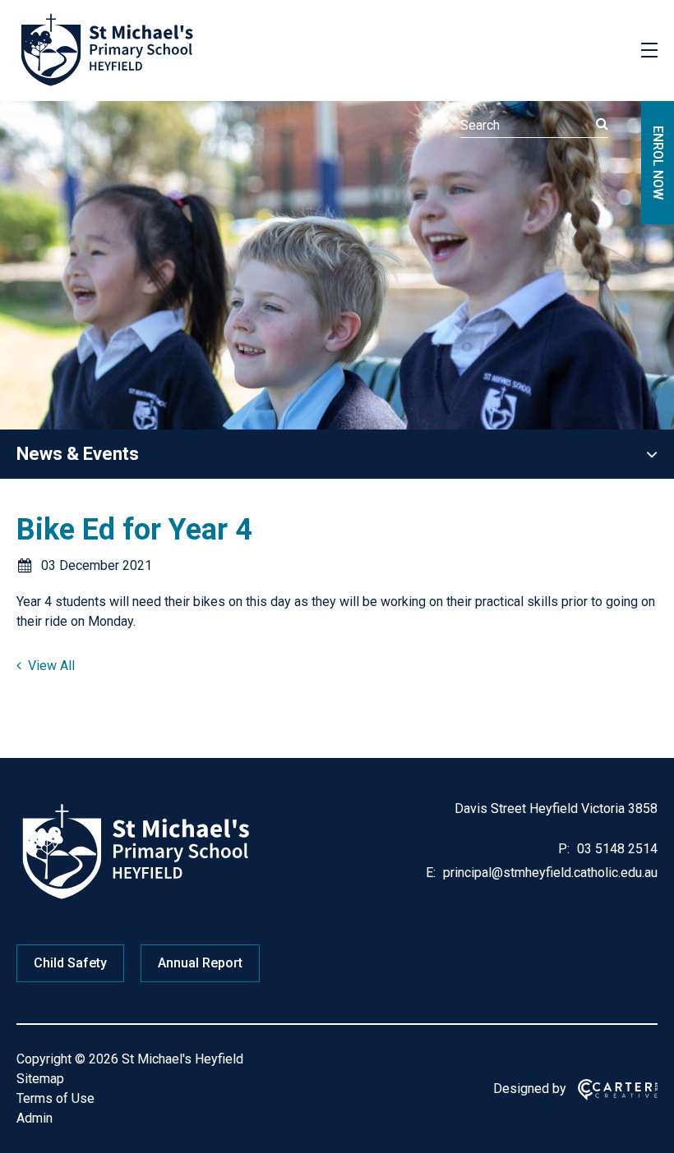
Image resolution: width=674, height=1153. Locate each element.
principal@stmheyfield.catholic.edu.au (549, 872)
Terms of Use (55, 1098)
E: (431, 872)
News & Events (77, 453)
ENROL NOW (658, 163)
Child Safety (70, 963)
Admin (34, 1118)
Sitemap (40, 1078)
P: (564, 849)
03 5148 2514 (616, 849)
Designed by (529, 1088)
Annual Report (200, 963)
